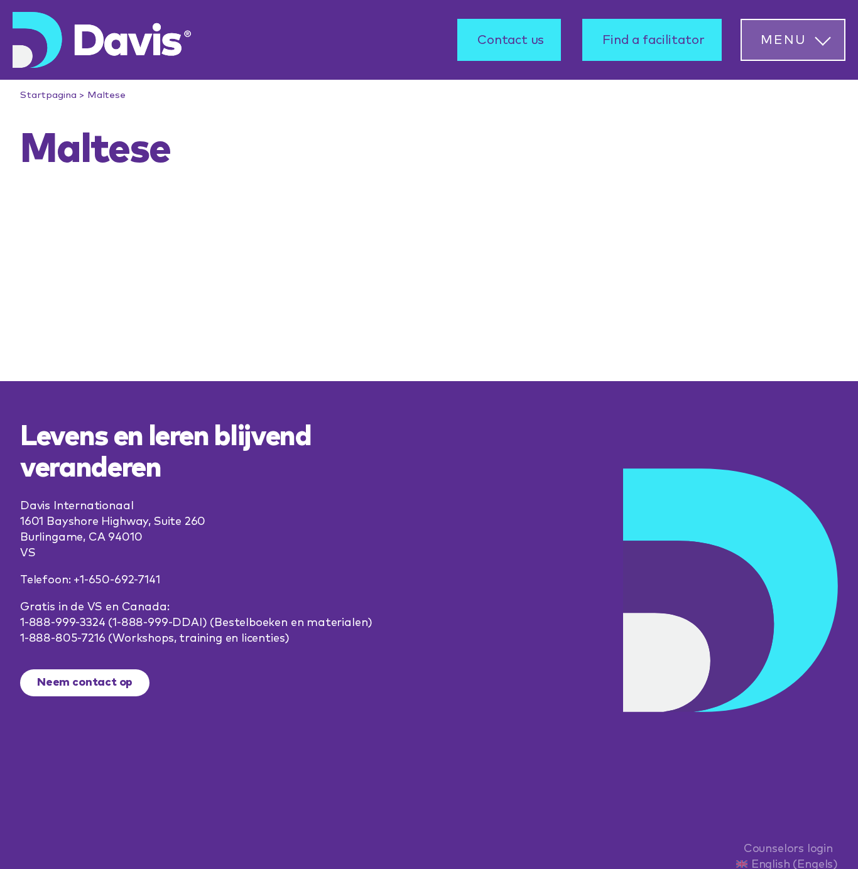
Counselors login (788, 849)
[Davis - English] (102, 40)
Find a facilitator (653, 40)
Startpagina (48, 95)
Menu (783, 40)
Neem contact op (85, 682)
